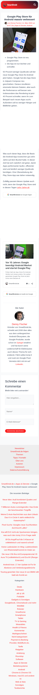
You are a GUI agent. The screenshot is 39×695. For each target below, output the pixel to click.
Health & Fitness (19, 627)
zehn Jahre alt (23, 187)
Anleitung (20, 653)
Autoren (19, 464)
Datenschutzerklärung (19, 470)
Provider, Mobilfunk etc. (20, 643)
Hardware (19, 590)
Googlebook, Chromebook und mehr (20, 603)
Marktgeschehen (19, 634)
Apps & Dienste (20, 25)
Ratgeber (20, 650)
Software (19, 659)
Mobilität (20, 606)
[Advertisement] (19, 129)
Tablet (20, 618)
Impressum (19, 467)
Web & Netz (20, 682)
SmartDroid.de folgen (19, 451)
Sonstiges (19, 685)
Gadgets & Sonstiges (20, 600)
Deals (19, 587)
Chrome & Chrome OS (21, 673)
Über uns (20, 461)
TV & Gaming (20, 621)
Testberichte (19, 688)
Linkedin (19, 364)
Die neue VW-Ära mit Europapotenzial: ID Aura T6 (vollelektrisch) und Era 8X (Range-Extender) (19, 557)
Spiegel (20, 343)
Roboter (20, 609)
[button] (35, 5)
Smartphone (20, 615)
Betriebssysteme (20, 666)
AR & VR (20, 594)
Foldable (20, 597)
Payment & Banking (19, 640)
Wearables (20, 624)
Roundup (20, 656)
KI (20, 679)
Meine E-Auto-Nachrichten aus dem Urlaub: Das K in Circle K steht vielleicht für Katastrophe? (19, 517)
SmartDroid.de (7, 484)
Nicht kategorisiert (19, 637)
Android (29, 25)
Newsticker (19, 448)
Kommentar (19, 631)
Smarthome (21, 612)
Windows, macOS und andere (21, 676)
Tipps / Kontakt (19, 458)
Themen (19, 454)
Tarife (20, 646)
